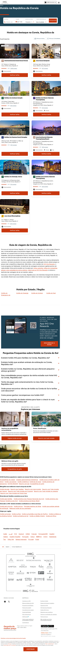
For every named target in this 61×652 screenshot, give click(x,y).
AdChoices (25, 616)
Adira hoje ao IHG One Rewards (38, 270)
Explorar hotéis (44, 601)
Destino (6, 19)
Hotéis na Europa (5, 514)
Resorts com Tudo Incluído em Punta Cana (13, 493)
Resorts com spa (24, 484)
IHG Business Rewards (46, 607)
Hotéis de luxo (18, 506)
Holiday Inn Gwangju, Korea (13, 176)
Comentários (25, 622)
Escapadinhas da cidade (7, 480)
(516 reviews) (13, 184)
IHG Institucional (26, 614)
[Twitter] (8, 601)
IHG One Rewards (49, 264)
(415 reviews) (45, 107)
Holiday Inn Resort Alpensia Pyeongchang (45, 98)
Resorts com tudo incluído (33, 489)
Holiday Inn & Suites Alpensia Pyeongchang (45, 177)
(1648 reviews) (13, 68)
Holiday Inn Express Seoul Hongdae (15, 137)
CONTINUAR (30, 649)
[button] (59, 2)
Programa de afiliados (27, 605)
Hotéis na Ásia (16, 514)
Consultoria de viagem (28, 610)
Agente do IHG (44, 605)
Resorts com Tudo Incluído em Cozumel (20, 491)
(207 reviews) (45, 68)
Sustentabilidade (26, 612)
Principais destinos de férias (32, 506)
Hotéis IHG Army (44, 610)
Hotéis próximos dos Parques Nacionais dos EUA (29, 499)
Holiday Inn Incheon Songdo (13, 97)
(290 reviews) (45, 186)
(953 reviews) (13, 105)
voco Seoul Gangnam (43, 60)
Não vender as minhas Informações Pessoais (46, 619)
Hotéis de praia (4, 489)
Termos (9, 643)
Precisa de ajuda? (26, 607)
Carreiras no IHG (26, 601)
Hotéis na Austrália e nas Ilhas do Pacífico (35, 514)
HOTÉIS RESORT (13, 484)
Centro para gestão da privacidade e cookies (28, 619)
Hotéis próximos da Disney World (29, 501)
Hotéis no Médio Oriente (37, 516)
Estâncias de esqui (35, 482)
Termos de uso (44, 616)
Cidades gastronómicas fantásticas (27, 480)
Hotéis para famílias (6, 499)
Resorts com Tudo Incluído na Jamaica (46, 491)
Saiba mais (44, 632)
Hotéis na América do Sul (20, 516)
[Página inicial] (3, 546)
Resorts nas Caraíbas (17, 489)
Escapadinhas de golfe (37, 484)
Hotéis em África (51, 516)
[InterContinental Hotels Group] (4, 2)
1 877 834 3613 (21, 627)
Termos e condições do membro (48, 614)
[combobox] (9, 22)
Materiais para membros (46, 612)
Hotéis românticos (23, 482)
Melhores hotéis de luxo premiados (20, 508)
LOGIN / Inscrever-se (51, 2)
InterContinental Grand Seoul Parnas (16, 60)
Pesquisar (52, 20)
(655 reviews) (45, 147)
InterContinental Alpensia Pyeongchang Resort (44, 138)
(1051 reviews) (13, 145)
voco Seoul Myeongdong (12, 216)
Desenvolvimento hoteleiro (47, 603)
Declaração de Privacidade (10, 645)
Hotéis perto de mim (6, 506)
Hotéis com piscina (10, 482)
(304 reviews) (13, 223)
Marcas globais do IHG (28, 603)
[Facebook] (5, 601)
